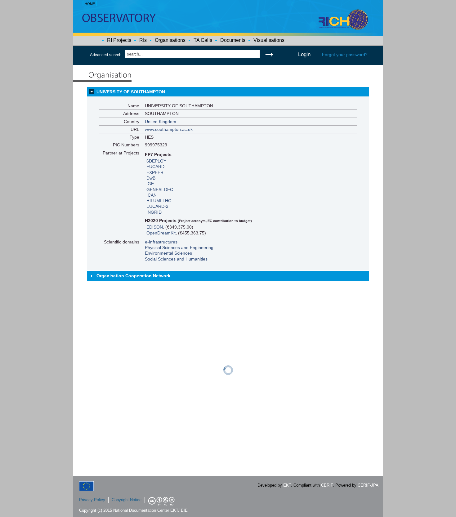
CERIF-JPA (368, 485)
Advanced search (105, 54)
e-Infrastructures (161, 241)
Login (304, 54)
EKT (287, 485)
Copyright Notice (126, 499)
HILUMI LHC (158, 200)
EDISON (154, 227)
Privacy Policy (92, 499)
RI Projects (119, 40)
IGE (150, 183)
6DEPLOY (156, 160)
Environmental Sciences (168, 253)
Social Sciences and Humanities (176, 258)
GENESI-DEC (159, 189)
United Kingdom (160, 121)
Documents (232, 40)
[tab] (228, 92)
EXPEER (154, 172)
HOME (90, 4)
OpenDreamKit (161, 232)
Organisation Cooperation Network (133, 275)
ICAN (151, 195)
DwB (150, 178)
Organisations (170, 40)
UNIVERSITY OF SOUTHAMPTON (130, 91)
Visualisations (268, 40)
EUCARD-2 (157, 206)
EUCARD (155, 166)
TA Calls (203, 40)
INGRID (154, 212)
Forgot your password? (345, 54)
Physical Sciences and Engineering (179, 247)
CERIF (327, 485)
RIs (143, 40)
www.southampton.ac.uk (169, 129)
